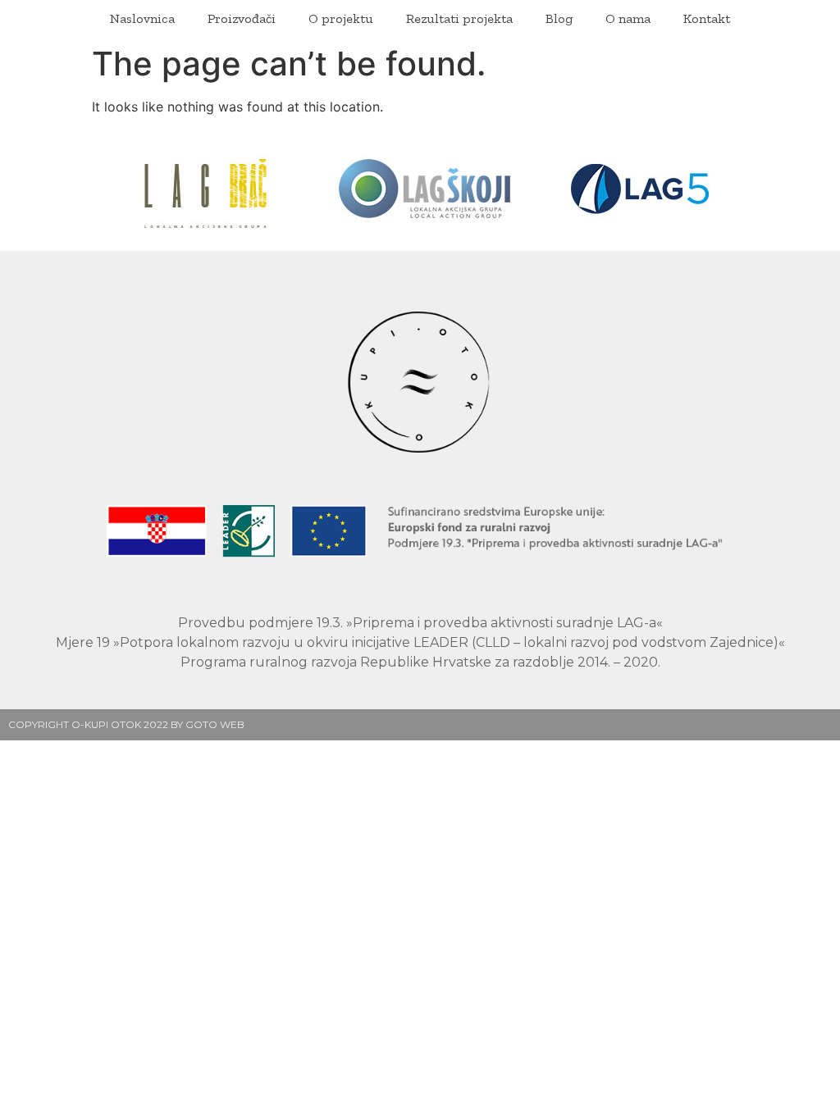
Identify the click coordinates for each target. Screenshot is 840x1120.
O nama (628, 18)
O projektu (340, 18)
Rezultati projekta (459, 18)
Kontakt (706, 18)
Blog (559, 18)
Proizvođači (242, 18)
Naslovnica (142, 18)
